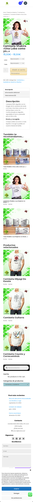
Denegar (16, 493)
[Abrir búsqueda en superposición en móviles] (16, 368)
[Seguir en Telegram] (23, 438)
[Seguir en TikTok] (20, 438)
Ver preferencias (16, 498)
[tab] (16, 97)
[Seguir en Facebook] (13, 438)
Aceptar (16, 489)
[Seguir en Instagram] (16, 438)
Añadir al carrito (18, 70)
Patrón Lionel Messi (15, 413)
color (5, 60)
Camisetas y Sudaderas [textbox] (16, 384)
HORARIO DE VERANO (15, 407)
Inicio (4, 12)
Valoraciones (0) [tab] (10, 95)
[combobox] (16, 384)
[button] (30, 470)
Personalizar (15, 73)
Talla (5, 64)
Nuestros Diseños (12, 12)
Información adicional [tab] (12, 92)
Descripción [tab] (9, 89)
